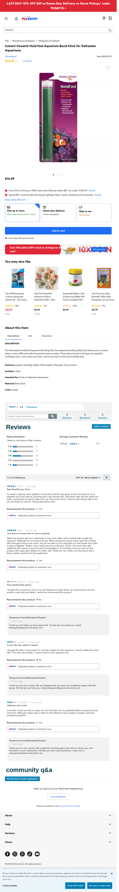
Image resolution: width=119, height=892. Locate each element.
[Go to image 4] (61, 174)
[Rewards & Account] (16, 19)
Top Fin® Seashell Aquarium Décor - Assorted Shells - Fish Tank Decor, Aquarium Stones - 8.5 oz (45, 296)
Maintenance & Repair (23, 40)
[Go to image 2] (56, 174)
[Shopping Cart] (110, 18)
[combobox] (58, 30)
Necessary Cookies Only (99, 885)
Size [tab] (30, 335)
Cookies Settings (9, 885)
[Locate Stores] (104, 19)
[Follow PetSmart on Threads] (22, 853)
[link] (13, 407)
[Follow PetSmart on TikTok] (29, 853)
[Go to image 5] (63, 174)
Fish (7, 40)
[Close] (111, 873)
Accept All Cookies (75, 885)
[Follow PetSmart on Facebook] (7, 853)
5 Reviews (32, 407)
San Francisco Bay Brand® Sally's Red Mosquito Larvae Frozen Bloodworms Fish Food (104, 296)
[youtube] (37, 853)
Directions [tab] (47, 335)
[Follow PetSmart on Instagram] (14, 853)
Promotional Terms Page (69, 806)
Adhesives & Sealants (49, 40)
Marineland (10, 56)
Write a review (102, 427)
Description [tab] (13, 335)
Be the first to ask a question (22, 779)
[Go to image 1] (53, 174)
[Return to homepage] (30, 18)
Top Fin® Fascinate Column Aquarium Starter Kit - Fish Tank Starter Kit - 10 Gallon (15, 296)
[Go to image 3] (58, 174)
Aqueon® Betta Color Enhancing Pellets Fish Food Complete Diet (74, 296)
